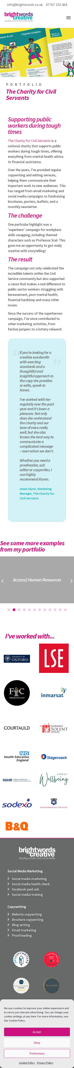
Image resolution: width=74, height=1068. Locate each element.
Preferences (37, 1053)
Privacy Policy (45, 1062)
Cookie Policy (27, 1062)
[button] (68, 17)
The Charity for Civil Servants (29, 140)
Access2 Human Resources (37, 580)
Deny (37, 1043)
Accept (37, 1032)
